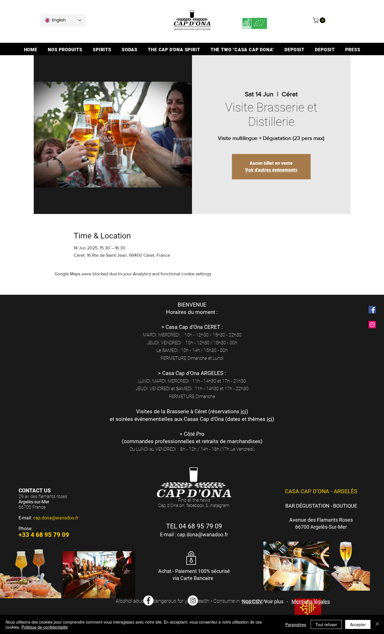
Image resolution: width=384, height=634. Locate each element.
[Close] (377, 624)
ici (243, 411)
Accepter (358, 624)
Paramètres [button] (295, 624)
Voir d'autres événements (271, 170)
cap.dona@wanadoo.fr (55, 518)
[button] (320, 20)
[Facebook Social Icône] (372, 309)
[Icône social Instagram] (372, 324)
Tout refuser (326, 624)
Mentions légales (311, 601)
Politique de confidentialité (44, 627)
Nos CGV (252, 601)
